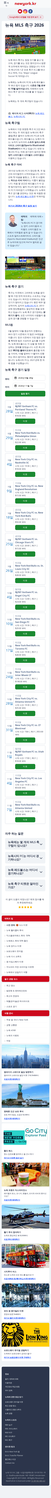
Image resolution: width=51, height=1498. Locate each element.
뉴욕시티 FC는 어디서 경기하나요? (23, 857)
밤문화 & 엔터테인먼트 (16, 990)
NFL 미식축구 (10, 1436)
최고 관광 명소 (10, 1406)
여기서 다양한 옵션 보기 (14, 1158)
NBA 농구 (8, 1425)
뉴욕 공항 (8, 1413)
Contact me (9, 1463)
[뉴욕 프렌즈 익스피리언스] (25, 1174)
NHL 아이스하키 (11, 1428)
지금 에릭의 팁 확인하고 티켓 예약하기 (20, 1278)
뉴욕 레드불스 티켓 (25, 196)
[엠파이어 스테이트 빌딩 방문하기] (25, 1056)
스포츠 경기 (11, 1006)
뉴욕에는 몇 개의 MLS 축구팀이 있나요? (23, 843)
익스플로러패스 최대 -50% (18, 935)
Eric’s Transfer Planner (14, 1455)
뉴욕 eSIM (11, 1030)
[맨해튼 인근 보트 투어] (25, 1096)
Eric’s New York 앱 (12, 1451)
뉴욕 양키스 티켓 (13, 946)
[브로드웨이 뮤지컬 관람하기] (25, 1335)
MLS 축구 (8, 1440)
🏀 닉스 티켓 (16, 925)
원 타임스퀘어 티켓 (14, 961)
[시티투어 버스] (25, 1256)
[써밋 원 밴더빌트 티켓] (25, 1295)
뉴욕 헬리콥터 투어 (14, 930)
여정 (8, 1040)
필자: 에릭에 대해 (11, 1379)
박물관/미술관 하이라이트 (17, 1001)
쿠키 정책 (8, 1390)
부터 (7, 379)
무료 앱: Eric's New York (17, 1019)
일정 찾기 (25, 393)
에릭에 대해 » (36, 216)
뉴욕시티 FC (19, 116)
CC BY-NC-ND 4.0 (38, 1481)
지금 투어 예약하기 (12, 1239)
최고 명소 (10, 985)
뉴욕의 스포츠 (11, 1420)
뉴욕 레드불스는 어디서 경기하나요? (23, 871)
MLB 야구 (8, 1432)
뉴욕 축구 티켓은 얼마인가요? (23, 885)
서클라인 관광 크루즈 (13, 1409)
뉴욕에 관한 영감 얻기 (14, 1397)
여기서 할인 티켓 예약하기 (15, 1318)
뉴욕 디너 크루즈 (13, 956)
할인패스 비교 (10, 1459)
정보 (7, 1374)
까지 (7, 386)
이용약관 (8, 1383)
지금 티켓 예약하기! (12, 1079)
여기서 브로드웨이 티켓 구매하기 (17, 1357)
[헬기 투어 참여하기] (25, 1217)
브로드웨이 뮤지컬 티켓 (14, 1402)
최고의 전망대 (12, 996)
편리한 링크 (10, 1446)
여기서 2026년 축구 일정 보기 (22, 205)
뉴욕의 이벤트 (12, 1035)
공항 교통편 (11, 1025)
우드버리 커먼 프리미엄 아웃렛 (20, 967)
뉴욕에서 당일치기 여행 (16, 972)
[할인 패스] (25, 1135)
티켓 (25, 421)
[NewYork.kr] (25, 3)
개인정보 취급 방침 (12, 1386)
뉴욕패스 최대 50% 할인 (17, 940)
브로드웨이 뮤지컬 (14, 951)
